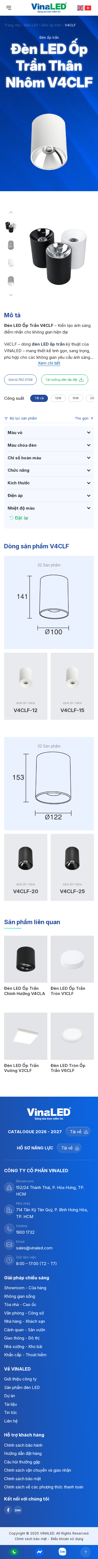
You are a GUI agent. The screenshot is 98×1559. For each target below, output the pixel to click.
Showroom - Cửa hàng (25, 1287)
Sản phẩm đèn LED (22, 1387)
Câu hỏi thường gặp (22, 1461)
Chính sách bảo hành (23, 1445)
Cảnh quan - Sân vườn (24, 1329)
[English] (80, 7)
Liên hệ (11, 1421)
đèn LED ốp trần (48, 344)
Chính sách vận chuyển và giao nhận (37, 1470)
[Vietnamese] (88, 7)
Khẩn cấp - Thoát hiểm (25, 1354)
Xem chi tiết (49, 363)
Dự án (9, 1395)
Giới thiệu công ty (20, 1379)
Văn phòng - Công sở (24, 1313)
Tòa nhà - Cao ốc (20, 1304)
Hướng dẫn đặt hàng (23, 1453)
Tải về (75, 1131)
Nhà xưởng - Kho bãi (23, 1346)
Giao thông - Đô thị (21, 1338)
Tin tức (10, 1412)
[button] (11, 213)
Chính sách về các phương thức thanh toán (43, 1486)
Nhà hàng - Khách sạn (24, 1321)
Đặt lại (21, 518)
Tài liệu (10, 1404)
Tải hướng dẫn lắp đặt (61, 380)
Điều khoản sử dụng (67, 1539)
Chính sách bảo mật (22, 1478)
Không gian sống (19, 1296)
